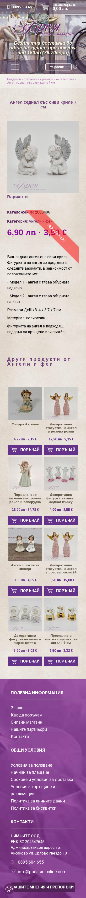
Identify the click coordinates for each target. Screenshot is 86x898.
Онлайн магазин (26, 722)
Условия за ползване (31, 765)
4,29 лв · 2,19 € (25, 439)
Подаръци (14, 79)
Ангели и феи (65, 79)
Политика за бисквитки (33, 808)
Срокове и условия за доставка (42, 779)
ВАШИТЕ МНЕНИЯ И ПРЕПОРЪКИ (43, 887)
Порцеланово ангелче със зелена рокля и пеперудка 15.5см (25, 498)
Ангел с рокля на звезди (25, 567)
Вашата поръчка (64, 7)
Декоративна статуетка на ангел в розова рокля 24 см (61, 568)
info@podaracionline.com (42, 871)
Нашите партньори (29, 729)
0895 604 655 (23, 7)
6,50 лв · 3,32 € (61, 650)
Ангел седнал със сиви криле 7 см (31, 82)
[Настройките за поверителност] (9, 888)
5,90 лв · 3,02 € (25, 650)
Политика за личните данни (38, 800)
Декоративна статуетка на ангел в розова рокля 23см (61, 427)
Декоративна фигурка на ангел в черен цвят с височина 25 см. (25, 639)
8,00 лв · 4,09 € (25, 580)
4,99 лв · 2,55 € (61, 510)
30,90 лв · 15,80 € (61, 580)
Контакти (20, 736)
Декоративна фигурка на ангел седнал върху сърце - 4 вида (60, 498)
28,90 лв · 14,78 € (25, 510)
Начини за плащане (30, 772)
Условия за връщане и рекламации (33, 790)
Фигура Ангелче (25, 424)
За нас (17, 707)
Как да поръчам (27, 714)
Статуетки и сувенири (38, 79)
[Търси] (75, 66)
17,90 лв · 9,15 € (61, 439)
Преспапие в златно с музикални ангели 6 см (61, 639)
